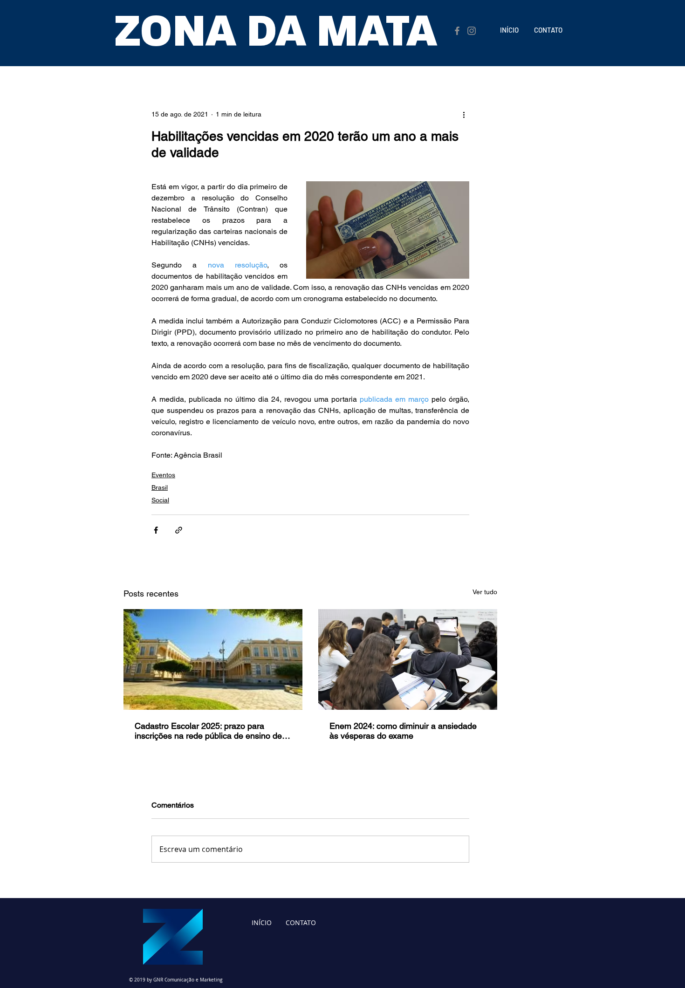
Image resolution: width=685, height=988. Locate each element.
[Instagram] (471, 30)
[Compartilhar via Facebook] (155, 530)
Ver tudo (485, 592)
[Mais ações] (463, 114)
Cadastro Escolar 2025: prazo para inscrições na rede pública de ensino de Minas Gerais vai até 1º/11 (208, 731)
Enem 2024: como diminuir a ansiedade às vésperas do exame (403, 731)
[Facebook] (457, 30)
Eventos (163, 475)
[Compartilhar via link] (178, 530)
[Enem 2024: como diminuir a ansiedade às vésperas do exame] (407, 659)
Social (160, 500)
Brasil (159, 487)
